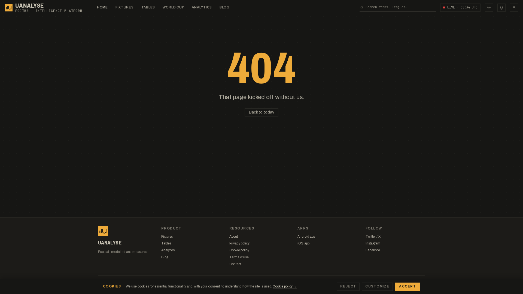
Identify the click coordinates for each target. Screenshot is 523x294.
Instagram (373, 243)
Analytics (202, 7)
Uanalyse (29, 6)
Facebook (373, 250)
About (233, 236)
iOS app (303, 243)
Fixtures (124, 7)
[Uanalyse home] (9, 7)
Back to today (261, 112)
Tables (148, 7)
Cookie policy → (285, 286)
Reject (348, 286)
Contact (235, 264)
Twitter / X (373, 236)
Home (102, 7)
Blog (225, 7)
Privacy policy (239, 243)
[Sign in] (514, 8)
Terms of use (239, 257)
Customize (377, 286)
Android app (306, 236)
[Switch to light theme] (489, 8)
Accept (407, 286)
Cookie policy (239, 250)
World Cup (173, 7)
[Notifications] (501, 8)
